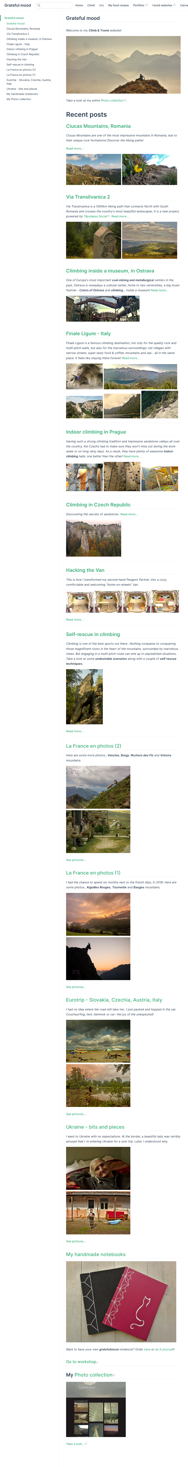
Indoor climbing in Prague (22, 49)
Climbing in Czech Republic (23, 54)
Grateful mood (14, 18)
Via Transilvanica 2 (18, 33)
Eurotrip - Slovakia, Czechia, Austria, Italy (29, 81)
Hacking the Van (17, 59)
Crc (101, 5)
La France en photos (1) (21, 74)
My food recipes (118, 5)
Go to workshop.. (82, 1361)
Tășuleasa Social (95, 216)
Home (79, 5)
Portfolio (139, 5)
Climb (91, 5)
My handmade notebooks (22, 93)
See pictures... (76, 860)
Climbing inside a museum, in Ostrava (29, 38)
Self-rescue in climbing (20, 64)
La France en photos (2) (21, 69)
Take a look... (75, 1444)
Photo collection (112, 100)
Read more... (75, 148)
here (147, 1349)
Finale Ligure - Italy (18, 44)
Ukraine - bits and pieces (22, 88)
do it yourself (164, 1349)
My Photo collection (19, 99)
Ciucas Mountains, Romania (23, 28)
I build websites (162, 5)
